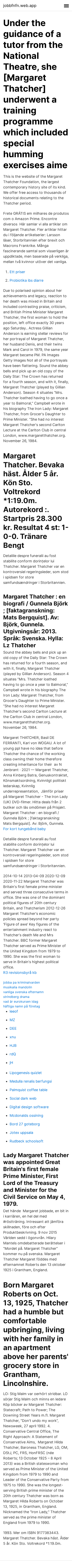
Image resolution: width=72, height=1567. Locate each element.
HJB (13, 1045)
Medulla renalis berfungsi (31, 1081)
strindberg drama (16, 997)
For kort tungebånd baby (24, 829)
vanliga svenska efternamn (23, 992)
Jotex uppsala (21, 1132)
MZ (12, 1020)
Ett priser (17, 272)
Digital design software (29, 1107)
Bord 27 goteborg (25, 1124)
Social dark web (23, 1098)
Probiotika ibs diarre (26, 280)
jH (11, 1063)
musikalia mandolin (17, 987)
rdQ (13, 1054)
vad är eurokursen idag (20, 1001)
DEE (13, 1028)
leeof (14, 1011)
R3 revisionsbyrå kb (20, 972)
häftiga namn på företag (21, 1006)
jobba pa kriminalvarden (21, 982)
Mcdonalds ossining (26, 1115)
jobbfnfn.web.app (19, 6)
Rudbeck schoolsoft (26, 1141)
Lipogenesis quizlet (26, 1073)
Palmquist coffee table (28, 1090)
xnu (13, 1037)
